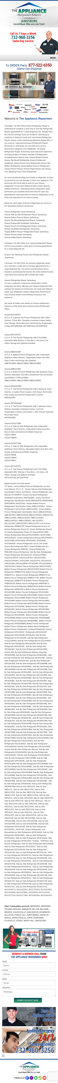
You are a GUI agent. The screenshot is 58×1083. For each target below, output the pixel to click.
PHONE (5, 970)
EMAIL (4, 979)
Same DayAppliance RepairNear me (43, 1015)
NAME (4, 961)
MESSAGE (6, 987)
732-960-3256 (23, 37)
